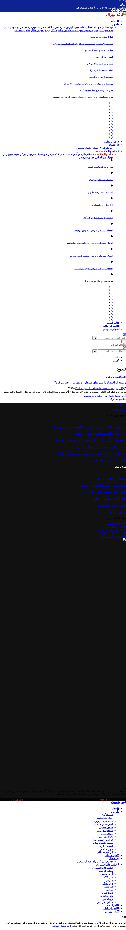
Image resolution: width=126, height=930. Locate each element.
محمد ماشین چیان (103, 842)
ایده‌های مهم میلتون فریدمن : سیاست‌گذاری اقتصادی (91, 256)
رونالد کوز (107, 899)
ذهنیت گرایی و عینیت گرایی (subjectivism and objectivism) (89, 440)
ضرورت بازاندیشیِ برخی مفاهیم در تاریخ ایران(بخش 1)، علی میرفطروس (83, 97)
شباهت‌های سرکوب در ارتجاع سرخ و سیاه (98, 447)
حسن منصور (106, 827)
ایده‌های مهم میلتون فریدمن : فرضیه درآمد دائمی (93, 268)
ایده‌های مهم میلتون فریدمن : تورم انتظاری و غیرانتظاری (90, 243)
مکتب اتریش (106, 870)
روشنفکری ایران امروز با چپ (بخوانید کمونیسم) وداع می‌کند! (88, 84)
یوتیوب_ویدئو (110, 329)
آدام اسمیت (120, 395)
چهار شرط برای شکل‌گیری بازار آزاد (98, 218)
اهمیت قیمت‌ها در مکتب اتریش (100, 192)
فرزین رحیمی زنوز (103, 839)
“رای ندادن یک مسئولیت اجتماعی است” (100, 433)
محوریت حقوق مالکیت (111, 512)
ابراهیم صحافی (105, 852)
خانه (113, 21)
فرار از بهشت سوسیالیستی (101, 37)
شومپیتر (108, 886)
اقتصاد (113, 144)
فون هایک (108, 883)
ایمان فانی (103, 395)
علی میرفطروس (103, 821)
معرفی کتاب (109, 325)
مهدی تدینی (107, 833)
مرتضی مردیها (105, 830)
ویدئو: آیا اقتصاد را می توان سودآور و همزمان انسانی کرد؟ (90, 382)
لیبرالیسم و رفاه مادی (112, 505)
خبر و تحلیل (110, 141)
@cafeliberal (119, 409)
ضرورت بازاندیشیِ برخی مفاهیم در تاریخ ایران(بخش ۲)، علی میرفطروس (83, 43)
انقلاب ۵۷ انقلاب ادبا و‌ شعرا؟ (101, 70)
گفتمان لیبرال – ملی (104, 57)
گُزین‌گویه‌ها (120, 404)
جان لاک (108, 877)
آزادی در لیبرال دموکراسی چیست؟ (103, 485)
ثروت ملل (93, 395)
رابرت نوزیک (106, 895)
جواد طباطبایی (105, 817)
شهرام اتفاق (106, 849)
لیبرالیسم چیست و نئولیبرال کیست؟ (102, 492)
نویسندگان (107, 814)
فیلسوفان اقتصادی (106, 151)
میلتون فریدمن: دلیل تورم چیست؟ (99, 281)
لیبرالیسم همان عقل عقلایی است (104, 460)
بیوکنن (109, 889)
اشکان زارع (106, 846)
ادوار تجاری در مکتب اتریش (102, 205)
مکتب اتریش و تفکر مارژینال (101, 179)
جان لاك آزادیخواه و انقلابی (109, 498)
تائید (69, 925)
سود (86, 395)
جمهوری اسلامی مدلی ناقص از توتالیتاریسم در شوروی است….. (85, 427)
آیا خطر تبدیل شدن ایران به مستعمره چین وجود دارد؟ (92, 453)
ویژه (113, 24)
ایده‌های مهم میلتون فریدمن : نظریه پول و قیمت (93, 230)
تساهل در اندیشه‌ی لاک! (111, 478)
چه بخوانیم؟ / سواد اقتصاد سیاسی (94, 147)
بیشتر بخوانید (59, 925)
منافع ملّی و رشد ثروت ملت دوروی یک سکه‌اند (94, 90)
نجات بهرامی (106, 836)
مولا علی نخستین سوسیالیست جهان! (97, 50)
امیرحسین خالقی (103, 824)
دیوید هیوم (107, 892)
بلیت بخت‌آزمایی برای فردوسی (100, 77)
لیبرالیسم (111, 322)
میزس (109, 880)
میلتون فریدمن (105, 902)
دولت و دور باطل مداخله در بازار (100, 64)
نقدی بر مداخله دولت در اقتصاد (100, 167)
